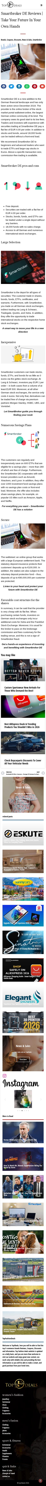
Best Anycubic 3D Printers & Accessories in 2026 (21, 1029)
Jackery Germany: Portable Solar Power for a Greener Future (20, 1330)
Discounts (17, 39)
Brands (3, 39)
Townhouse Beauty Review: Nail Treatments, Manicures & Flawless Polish (20, 868)
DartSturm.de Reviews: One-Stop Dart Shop (19, 1303)
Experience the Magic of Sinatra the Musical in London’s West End (21, 949)
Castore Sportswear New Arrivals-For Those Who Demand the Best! (22, 689)
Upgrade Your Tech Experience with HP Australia (21, 923)
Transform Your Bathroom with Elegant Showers (21, 1004)
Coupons (10, 39)
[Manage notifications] (40, 1481)
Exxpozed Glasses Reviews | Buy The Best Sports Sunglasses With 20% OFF (21, 1277)
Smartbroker (37, 39)
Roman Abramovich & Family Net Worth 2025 (20, 1140)
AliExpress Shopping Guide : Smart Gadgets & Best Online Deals (22, 977)
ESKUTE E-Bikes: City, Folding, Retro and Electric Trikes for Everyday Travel (21, 841)
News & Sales (27, 39)
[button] (3, 86)
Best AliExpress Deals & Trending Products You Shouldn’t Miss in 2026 (22, 725)
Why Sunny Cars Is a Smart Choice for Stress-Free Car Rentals (23, 896)
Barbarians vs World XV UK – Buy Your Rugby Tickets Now (23, 1194)
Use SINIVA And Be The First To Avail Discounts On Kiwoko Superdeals (22, 1249)
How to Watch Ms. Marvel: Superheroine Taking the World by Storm (23, 1166)
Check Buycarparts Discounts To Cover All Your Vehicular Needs (22, 762)
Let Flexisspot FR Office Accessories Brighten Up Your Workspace (23, 1221)
